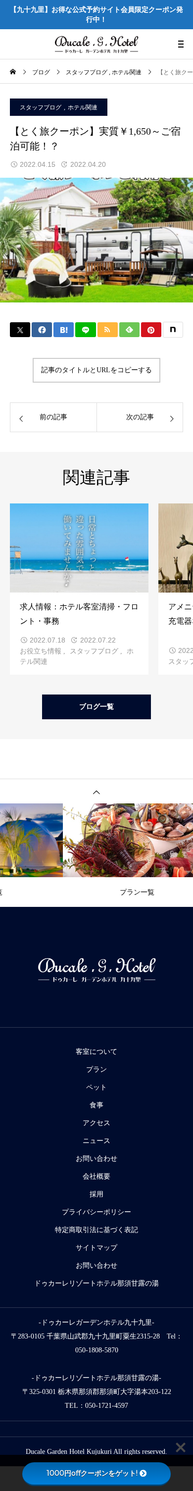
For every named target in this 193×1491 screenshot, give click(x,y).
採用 (96, 1194)
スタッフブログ (40, 107)
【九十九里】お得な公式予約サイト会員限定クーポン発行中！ (96, 14)
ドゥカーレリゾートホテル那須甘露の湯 (96, 1283)
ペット (96, 1087)
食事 (96, 1105)
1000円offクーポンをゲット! (92, 1473)
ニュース (96, 1140)
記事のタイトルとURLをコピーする (96, 370)
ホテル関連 (82, 107)
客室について (96, 1051)
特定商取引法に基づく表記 (96, 1230)
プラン (96, 1069)
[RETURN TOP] (96, 791)
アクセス (96, 1123)
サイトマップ (96, 1247)
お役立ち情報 (40, 651)
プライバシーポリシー (96, 1212)
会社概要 (96, 1176)
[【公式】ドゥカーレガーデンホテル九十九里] (96, 44)
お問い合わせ (96, 1158)
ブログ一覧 (96, 706)
